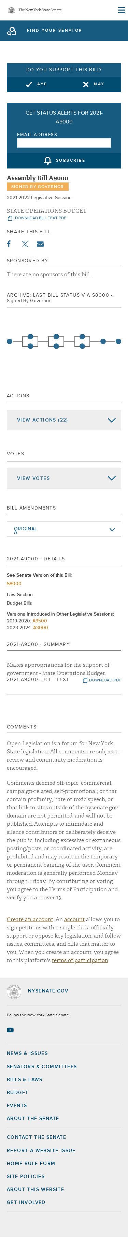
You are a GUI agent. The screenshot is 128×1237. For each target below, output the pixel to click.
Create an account (30, 919)
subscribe (71, 161)
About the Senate (33, 1118)
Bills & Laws (25, 1079)
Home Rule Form (31, 1163)
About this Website (35, 1189)
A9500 (39, 621)
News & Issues (27, 1053)
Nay (99, 84)
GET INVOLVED (26, 1202)
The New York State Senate (39, 10)
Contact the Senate (36, 1137)
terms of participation (80, 960)
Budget (17, 1092)
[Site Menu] (121, 10)
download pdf (105, 680)
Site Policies (26, 1176)
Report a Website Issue (41, 1150)
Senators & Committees (42, 1066)
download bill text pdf (40, 218)
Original (25, 529)
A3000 (40, 627)
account (74, 919)
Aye (42, 84)
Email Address (37, 135)
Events (17, 1105)
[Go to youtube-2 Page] (11, 1030)
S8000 (14, 583)
